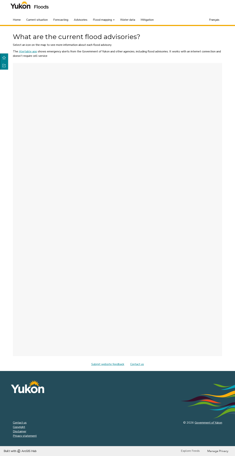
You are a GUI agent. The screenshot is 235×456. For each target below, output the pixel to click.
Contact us (137, 364)
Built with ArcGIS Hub (20, 451)
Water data (127, 20)
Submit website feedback (107, 364)
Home (17, 20)
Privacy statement (25, 436)
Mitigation (147, 20)
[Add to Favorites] (4, 57)
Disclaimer (19, 431)
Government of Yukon (208, 423)
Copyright (19, 427)
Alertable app (28, 51)
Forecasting (60, 20)
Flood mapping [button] (103, 20)
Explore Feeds (190, 451)
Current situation (37, 20)
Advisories (80, 20)
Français (214, 20)
